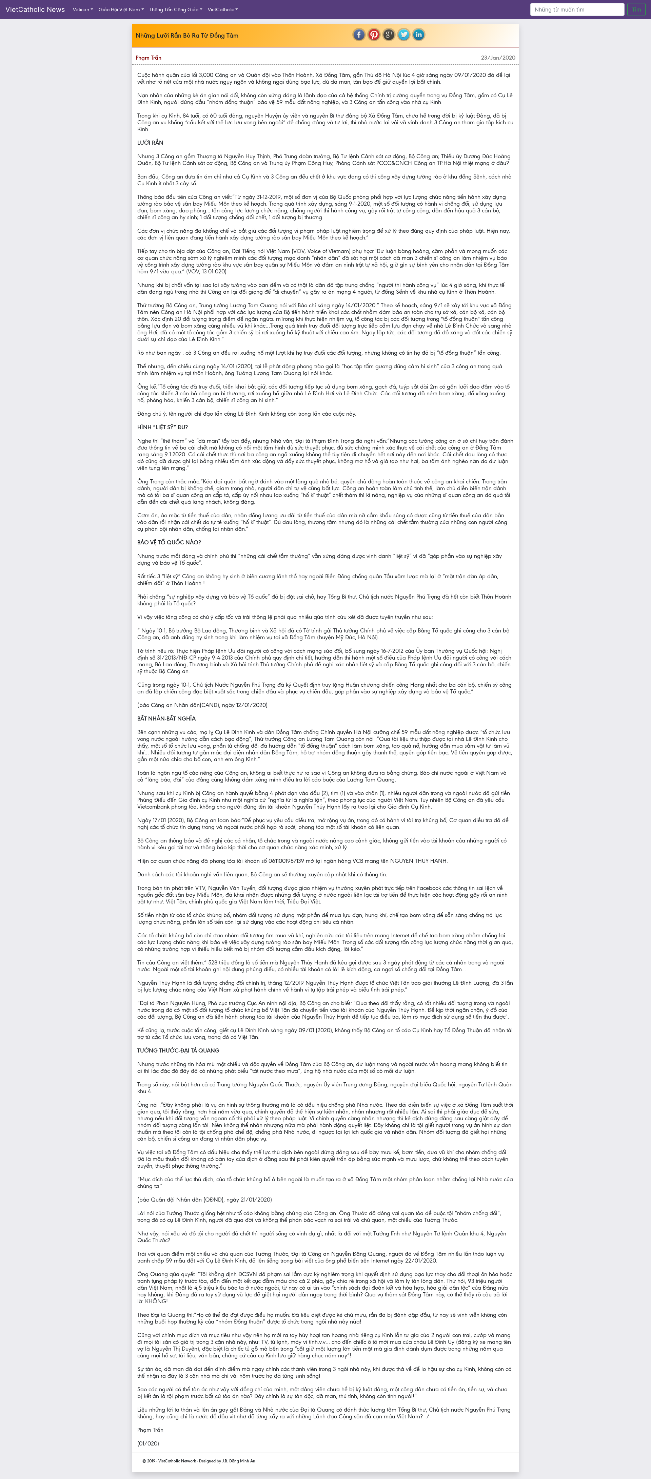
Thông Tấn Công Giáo (174, 9)
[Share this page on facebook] (359, 34)
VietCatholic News (35, 9)
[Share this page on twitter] (404, 34)
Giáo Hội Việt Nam (119, 9)
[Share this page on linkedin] (419, 34)
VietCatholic (221, 9)
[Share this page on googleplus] (389, 34)
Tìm (636, 9)
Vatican (81, 9)
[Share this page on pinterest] (374, 34)
